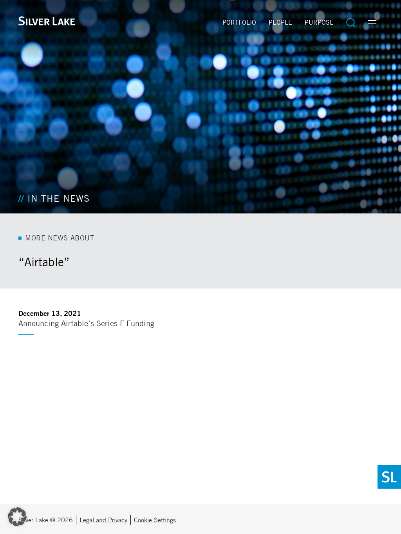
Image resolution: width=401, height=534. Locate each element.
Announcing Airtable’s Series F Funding (86, 323)
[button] (17, 517)
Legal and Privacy (103, 520)
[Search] (351, 22)
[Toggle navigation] (372, 22)
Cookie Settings (155, 520)
